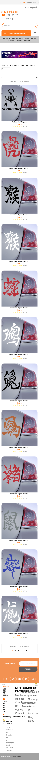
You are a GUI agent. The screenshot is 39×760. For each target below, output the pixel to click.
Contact (19, 713)
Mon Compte (30, 7)
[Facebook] (6, 679)
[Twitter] (13, 679)
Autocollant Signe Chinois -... (19, 168)
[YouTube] (19, 679)
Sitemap (33, 699)
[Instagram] (33, 679)
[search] (34, 25)
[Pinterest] (26, 679)
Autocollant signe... (19, 122)
